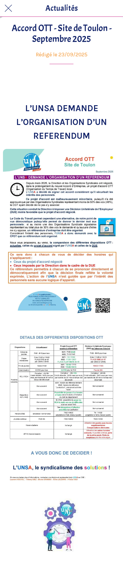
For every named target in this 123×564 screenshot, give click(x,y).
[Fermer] (8, 8)
